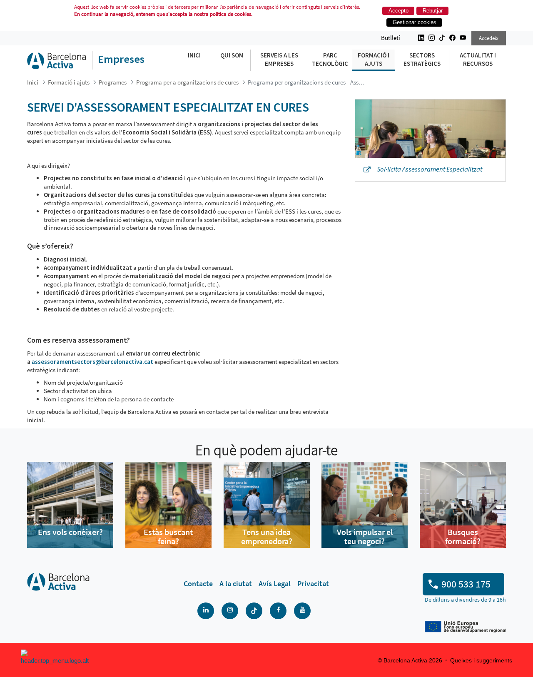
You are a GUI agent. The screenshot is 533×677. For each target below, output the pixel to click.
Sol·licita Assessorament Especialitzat (429, 169)
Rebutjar (433, 10)
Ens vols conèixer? (70, 532)
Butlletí (390, 38)
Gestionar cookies (414, 22)
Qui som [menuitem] (232, 55)
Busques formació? (463, 536)
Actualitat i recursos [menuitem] (478, 59)
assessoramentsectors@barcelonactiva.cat (92, 362)
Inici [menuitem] (194, 55)
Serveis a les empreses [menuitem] (279, 59)
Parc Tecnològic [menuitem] (330, 59)
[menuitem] (198, 584)
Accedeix (488, 38)
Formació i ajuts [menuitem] (373, 59)
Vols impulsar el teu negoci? (365, 536)
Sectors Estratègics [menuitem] (422, 59)
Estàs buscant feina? (168, 536)
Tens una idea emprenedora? (266, 536)
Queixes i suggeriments (481, 660)
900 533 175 (466, 583)
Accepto (398, 10)
